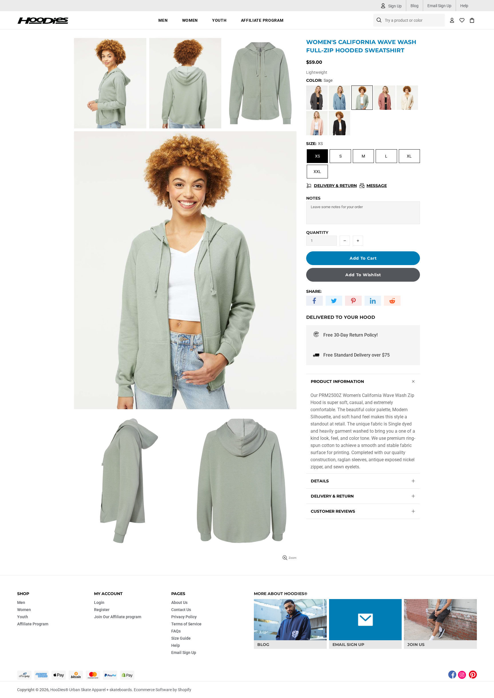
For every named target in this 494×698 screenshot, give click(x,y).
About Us (179, 602)
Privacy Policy (184, 617)
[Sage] (362, 97)
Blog (415, 5)
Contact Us (181, 609)
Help (464, 5)
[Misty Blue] (339, 97)
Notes (313, 198)
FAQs (176, 631)
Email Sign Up (439, 5)
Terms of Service (186, 624)
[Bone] (407, 97)
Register (101, 609)
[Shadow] (317, 97)
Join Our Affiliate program (117, 617)
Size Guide (181, 638)
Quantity (317, 232)
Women (24, 609)
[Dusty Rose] (384, 97)
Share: (314, 291)
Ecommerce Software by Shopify (162, 689)
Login (99, 602)
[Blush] (317, 123)
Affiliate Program (32, 624)
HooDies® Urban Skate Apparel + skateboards (43, 20)
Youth (22, 617)
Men (21, 602)
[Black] (339, 123)
